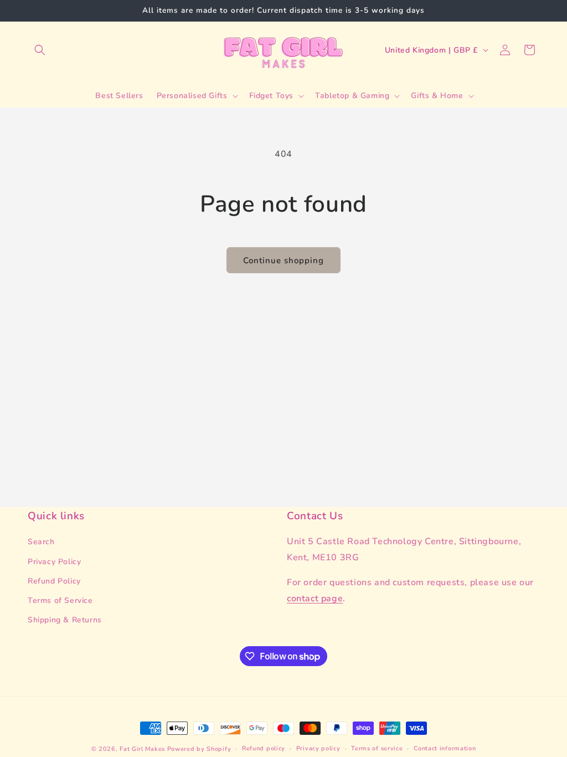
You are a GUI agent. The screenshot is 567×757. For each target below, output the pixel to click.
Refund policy (263, 748)
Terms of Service (60, 600)
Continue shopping (283, 260)
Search (41, 541)
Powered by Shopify (199, 749)
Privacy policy (318, 748)
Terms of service (377, 748)
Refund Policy (54, 581)
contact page (315, 598)
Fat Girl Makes (142, 749)
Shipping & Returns (65, 620)
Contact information (445, 748)
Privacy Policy (54, 561)
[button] (40, 50)
